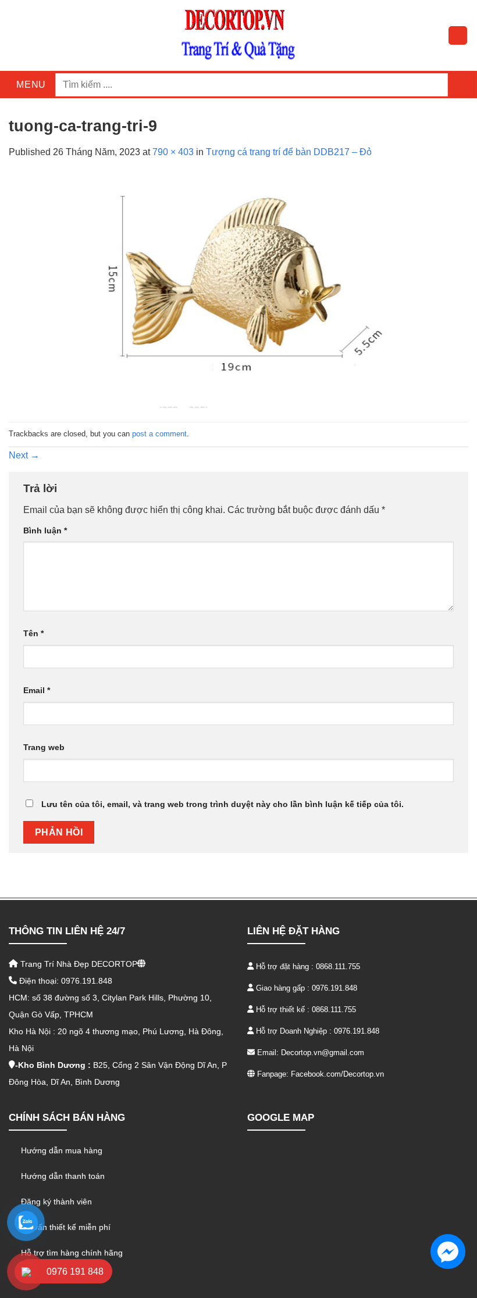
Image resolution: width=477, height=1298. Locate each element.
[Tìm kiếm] (461, 84)
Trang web (44, 747)
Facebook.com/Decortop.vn (337, 1074)
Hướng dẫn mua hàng (61, 1150)
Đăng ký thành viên (56, 1201)
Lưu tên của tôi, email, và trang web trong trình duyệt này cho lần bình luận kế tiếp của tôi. (222, 804)
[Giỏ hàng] (457, 35)
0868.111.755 (338, 966)
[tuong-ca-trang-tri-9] (238, 290)
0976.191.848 (334, 988)
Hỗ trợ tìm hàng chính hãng (72, 1252)
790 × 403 (173, 152)
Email (36, 690)
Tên (33, 633)
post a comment (159, 433)
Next (24, 455)
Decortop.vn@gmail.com (322, 1052)
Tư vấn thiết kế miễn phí (66, 1227)
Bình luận (45, 530)
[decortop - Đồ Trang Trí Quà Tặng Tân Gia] (238, 35)
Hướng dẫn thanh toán (63, 1176)
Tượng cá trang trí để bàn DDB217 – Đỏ (289, 152)
